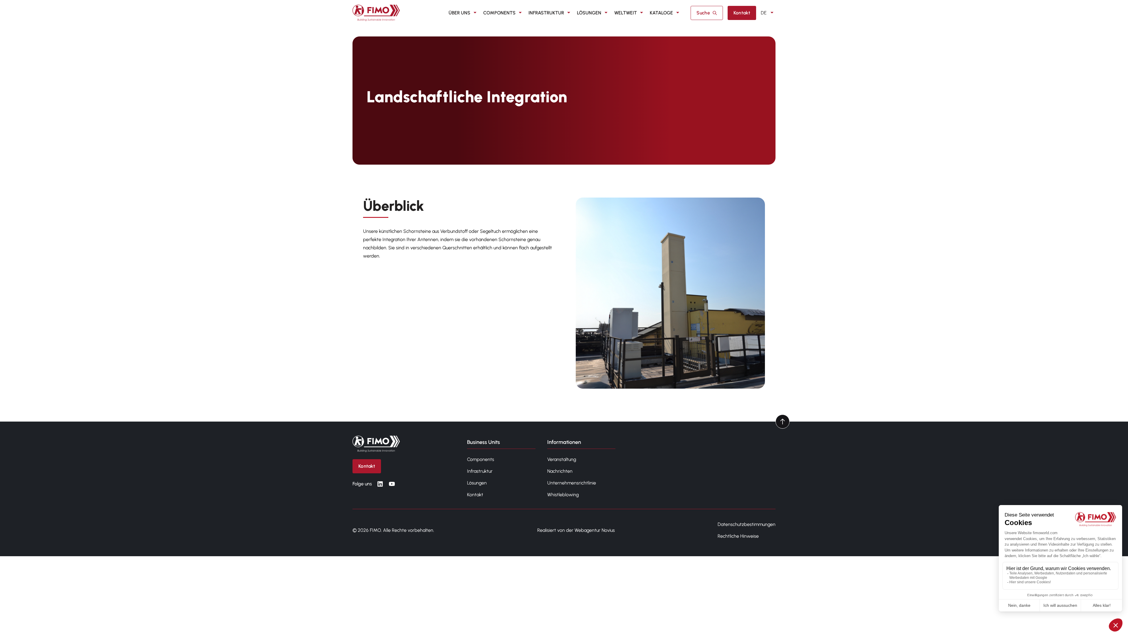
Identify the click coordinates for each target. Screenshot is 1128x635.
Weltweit (625, 13)
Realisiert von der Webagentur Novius (576, 530)
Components (499, 13)
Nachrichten (560, 471)
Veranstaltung (561, 459)
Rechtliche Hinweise (738, 536)
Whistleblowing (563, 494)
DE (764, 13)
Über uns (459, 13)
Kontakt (475, 494)
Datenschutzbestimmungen (747, 524)
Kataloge (661, 13)
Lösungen (589, 13)
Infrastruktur (546, 13)
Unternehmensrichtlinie (571, 483)
